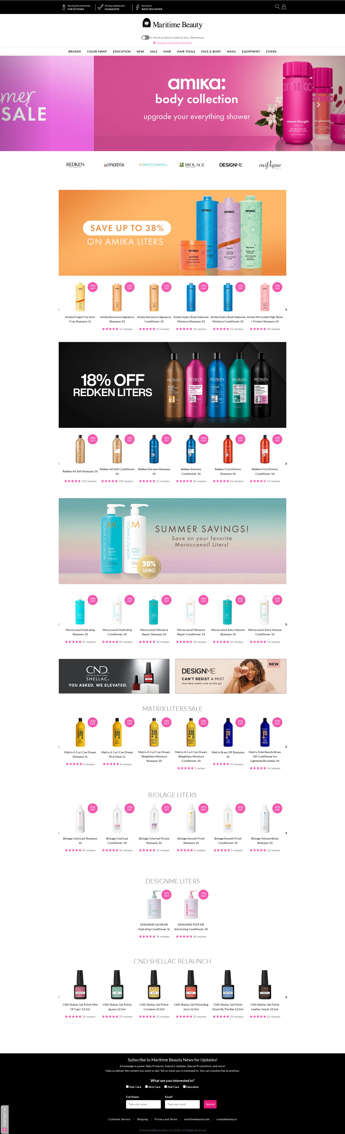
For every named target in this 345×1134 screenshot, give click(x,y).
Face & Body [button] (211, 51)
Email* (169, 1096)
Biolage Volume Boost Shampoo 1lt (265, 841)
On (146, 37)
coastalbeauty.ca (226, 1119)
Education (192, 1086)
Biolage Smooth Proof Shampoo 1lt (191, 841)
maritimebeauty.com (197, 1119)
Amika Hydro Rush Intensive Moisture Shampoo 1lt (191, 319)
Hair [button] (167, 51)
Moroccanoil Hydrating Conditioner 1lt (117, 632)
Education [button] (122, 51)
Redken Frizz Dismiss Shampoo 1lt (228, 471)
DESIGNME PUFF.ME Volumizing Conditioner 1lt (191, 927)
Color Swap (97, 51)
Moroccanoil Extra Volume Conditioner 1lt (265, 632)
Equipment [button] (251, 51)
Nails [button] (231, 51)
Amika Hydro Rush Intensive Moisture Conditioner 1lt (228, 319)
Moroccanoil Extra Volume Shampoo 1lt (228, 632)
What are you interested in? (172, 1080)
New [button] (140, 51)
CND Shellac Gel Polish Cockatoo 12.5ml (154, 1007)
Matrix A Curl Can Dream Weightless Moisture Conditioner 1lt (191, 756)
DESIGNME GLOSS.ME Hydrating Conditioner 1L (154, 927)
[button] (26, 103)
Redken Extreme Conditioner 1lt (191, 471)
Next (286, 310)
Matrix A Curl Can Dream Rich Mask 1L (117, 754)
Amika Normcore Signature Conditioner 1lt (154, 319)
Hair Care (135, 1086)
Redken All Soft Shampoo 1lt (80, 471)
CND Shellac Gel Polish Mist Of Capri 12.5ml (80, 1007)
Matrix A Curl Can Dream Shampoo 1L (80, 754)
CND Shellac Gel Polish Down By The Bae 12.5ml (227, 1007)
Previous (59, 310)
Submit (210, 1104)
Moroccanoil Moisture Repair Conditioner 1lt (191, 632)
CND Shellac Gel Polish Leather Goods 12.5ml (264, 1007)
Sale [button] (154, 51)
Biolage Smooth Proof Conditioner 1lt (228, 841)
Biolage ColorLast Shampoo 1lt (80, 841)
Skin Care (154, 1086)
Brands (74, 51)
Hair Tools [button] (186, 51)
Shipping (142, 1119)
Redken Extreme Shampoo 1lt (154, 471)
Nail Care (173, 1086)
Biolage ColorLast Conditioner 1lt (117, 841)
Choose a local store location (174, 43)
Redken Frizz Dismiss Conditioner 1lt (265, 471)
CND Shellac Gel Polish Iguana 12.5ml (117, 1007)
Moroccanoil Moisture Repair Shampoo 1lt (154, 632)
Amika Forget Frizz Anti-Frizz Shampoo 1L (80, 319)
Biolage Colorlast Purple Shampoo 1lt (154, 841)
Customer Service (119, 1119)
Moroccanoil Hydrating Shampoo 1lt (80, 632)
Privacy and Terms (166, 1119)
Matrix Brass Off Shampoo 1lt (228, 754)
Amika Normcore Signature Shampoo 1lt (117, 319)
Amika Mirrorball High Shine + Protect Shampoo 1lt (265, 319)
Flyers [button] (271, 51)
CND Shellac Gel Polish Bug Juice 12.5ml (191, 1007)
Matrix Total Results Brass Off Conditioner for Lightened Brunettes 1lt (265, 756)
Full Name (132, 1096)
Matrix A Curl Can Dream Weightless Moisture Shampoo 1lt (154, 756)
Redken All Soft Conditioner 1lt (117, 471)
